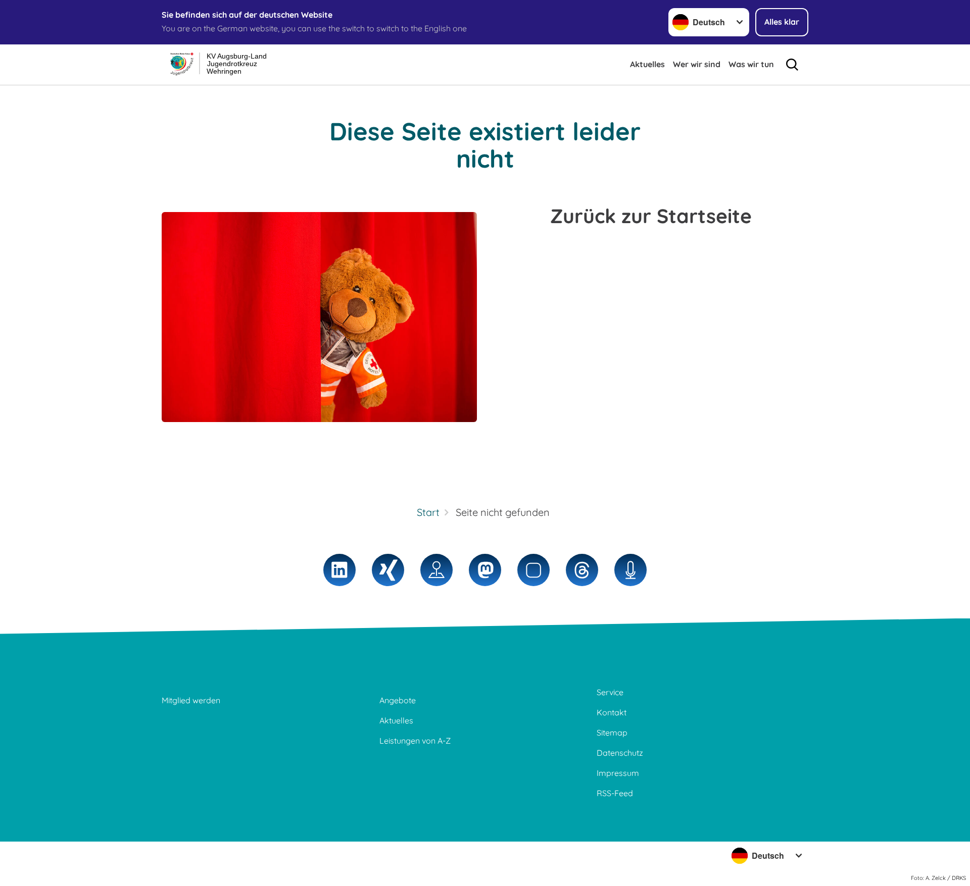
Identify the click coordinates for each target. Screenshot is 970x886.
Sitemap (612, 732)
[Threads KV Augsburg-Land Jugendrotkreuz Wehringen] (582, 570)
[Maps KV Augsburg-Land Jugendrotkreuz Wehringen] (436, 570)
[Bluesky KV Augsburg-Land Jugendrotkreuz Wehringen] (533, 570)
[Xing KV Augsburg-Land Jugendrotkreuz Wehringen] (388, 570)
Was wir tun (751, 64)
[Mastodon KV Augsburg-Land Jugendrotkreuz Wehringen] (485, 570)
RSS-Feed (615, 793)
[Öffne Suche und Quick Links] (792, 65)
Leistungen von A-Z (415, 741)
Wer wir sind (696, 64)
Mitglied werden (191, 700)
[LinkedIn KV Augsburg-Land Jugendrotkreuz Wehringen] (339, 570)
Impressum (618, 773)
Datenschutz (620, 753)
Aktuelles (647, 64)
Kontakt (611, 712)
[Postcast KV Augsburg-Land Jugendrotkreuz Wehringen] (630, 570)
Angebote (397, 700)
